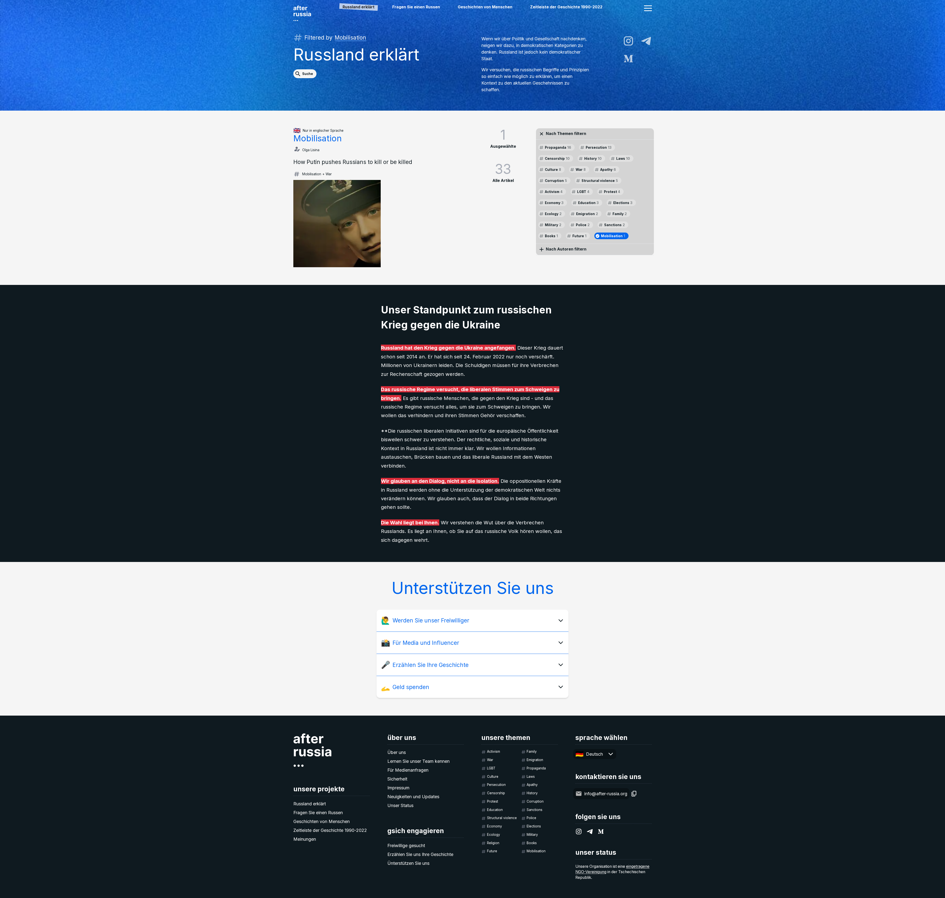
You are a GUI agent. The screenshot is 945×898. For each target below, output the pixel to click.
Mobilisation (350, 37)
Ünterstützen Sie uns (408, 863)
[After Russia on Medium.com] (628, 58)
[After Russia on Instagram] (628, 40)
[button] (648, 8)
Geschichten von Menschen (485, 7)
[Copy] (634, 793)
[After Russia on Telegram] (646, 40)
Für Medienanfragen (407, 770)
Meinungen (304, 839)
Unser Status (400, 805)
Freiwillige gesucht (406, 845)
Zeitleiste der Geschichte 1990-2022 (566, 7)
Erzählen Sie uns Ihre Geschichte (420, 854)
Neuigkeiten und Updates (413, 796)
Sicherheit (397, 778)
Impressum (398, 787)
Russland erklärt (309, 803)
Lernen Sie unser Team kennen (418, 761)
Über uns (396, 752)
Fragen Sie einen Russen (416, 7)
